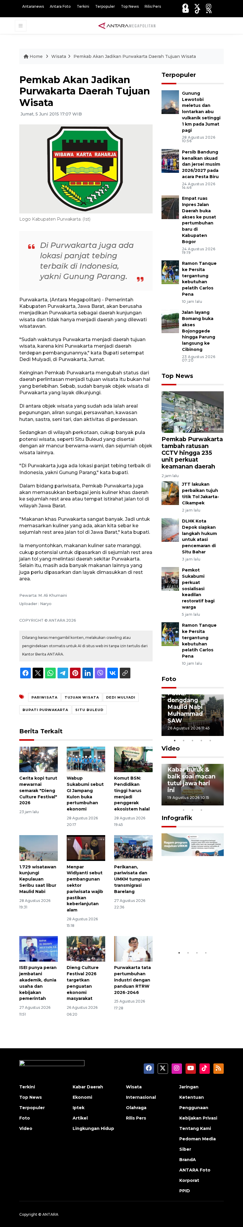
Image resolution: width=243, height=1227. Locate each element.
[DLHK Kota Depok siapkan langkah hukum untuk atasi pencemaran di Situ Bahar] (170, 529)
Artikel (80, 1118)
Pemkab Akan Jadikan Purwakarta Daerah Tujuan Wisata (134, 56)
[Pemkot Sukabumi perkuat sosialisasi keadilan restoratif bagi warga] (170, 578)
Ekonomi (82, 1097)
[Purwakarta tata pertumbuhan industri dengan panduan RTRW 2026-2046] (133, 948)
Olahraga (136, 1107)
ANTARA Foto (194, 1170)
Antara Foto (60, 6)
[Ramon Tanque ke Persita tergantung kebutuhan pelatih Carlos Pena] (170, 272)
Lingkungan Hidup (93, 1128)
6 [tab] (210, 802)
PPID (184, 1190)
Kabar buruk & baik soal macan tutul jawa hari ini (191, 780)
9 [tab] (193, 810)
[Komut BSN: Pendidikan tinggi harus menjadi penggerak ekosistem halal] (133, 759)
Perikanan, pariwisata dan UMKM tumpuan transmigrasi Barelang (132, 879)
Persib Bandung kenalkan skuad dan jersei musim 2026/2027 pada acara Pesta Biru (201, 164)
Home (36, 56)
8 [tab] (184, 810)
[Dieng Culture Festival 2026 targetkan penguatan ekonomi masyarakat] (86, 948)
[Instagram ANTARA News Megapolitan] (208, 6)
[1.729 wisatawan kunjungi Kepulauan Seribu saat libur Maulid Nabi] (38, 847)
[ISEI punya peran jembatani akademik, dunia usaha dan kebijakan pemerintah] (38, 948)
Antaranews (33, 6)
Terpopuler (105, 6)
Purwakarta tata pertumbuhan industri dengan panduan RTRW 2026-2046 (132, 980)
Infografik (177, 817)
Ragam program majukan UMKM (191, 929)
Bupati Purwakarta (45, 710)
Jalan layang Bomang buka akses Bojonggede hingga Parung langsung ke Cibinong (198, 331)
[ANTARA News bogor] (127, 25)
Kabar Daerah (88, 1087)
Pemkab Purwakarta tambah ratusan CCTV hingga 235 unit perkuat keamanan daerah (192, 453)
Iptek (78, 1107)
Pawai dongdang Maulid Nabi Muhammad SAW (185, 707)
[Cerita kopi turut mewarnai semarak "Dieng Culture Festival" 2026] (38, 759)
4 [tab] (201, 740)
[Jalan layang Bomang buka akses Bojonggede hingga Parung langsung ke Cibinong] (170, 321)
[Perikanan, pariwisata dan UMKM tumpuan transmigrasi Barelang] (133, 847)
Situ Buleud (89, 710)
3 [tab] (193, 740)
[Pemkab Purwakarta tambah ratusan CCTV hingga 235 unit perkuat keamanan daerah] (193, 411)
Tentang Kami (195, 1128)
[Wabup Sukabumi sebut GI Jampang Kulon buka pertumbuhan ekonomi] (86, 759)
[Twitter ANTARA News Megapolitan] (197, 6)
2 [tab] (184, 740)
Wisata (58, 56)
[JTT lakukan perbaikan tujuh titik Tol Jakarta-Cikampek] (170, 493)
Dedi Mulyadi (120, 697)
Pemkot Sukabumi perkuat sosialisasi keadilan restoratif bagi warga (198, 588)
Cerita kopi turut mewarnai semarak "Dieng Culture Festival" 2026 (38, 790)
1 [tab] (175, 740)
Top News (130, 6)
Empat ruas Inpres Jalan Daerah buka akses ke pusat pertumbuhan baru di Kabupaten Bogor (199, 220)
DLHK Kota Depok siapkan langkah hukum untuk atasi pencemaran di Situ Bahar (199, 536)
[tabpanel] (193, 715)
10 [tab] (201, 810)
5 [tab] (210, 740)
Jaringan (189, 1087)
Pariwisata (44, 697)
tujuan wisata (82, 697)
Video (171, 748)
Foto (169, 679)
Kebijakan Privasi (198, 1118)
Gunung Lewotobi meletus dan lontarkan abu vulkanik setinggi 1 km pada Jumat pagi (201, 112)
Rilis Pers (153, 6)
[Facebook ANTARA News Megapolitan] (185, 6)
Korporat (189, 1180)
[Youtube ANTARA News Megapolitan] (185, 10)
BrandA (187, 1159)
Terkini (83, 6)
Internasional (141, 1097)
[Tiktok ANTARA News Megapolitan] (197, 10)
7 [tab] (219, 802)
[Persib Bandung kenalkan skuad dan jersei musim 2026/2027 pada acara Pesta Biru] (170, 160)
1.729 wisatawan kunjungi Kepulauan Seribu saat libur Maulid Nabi (37, 879)
